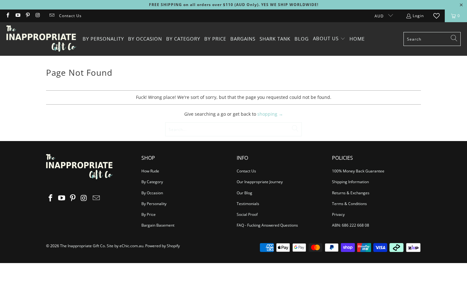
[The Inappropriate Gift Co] (41, 39)
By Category (152, 181)
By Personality (153, 203)
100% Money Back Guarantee (358, 171)
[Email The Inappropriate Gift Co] (51, 15)
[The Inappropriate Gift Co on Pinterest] (27, 15)
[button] (329, 39)
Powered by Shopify (162, 245)
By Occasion (152, 193)
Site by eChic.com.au (125, 245)
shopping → (270, 114)
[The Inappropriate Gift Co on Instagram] (37, 15)
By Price (148, 214)
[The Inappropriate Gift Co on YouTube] (17, 15)
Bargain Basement (157, 225)
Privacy (338, 214)
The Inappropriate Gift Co (82, 245)
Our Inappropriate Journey (260, 181)
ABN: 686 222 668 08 (350, 225)
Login (418, 15)
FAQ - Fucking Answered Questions (267, 225)
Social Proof (247, 214)
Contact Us (70, 15)
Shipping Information (350, 181)
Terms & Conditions (349, 203)
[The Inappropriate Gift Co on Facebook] (7, 15)
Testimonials (248, 203)
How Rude (150, 171)
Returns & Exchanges (350, 193)
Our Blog (244, 193)
